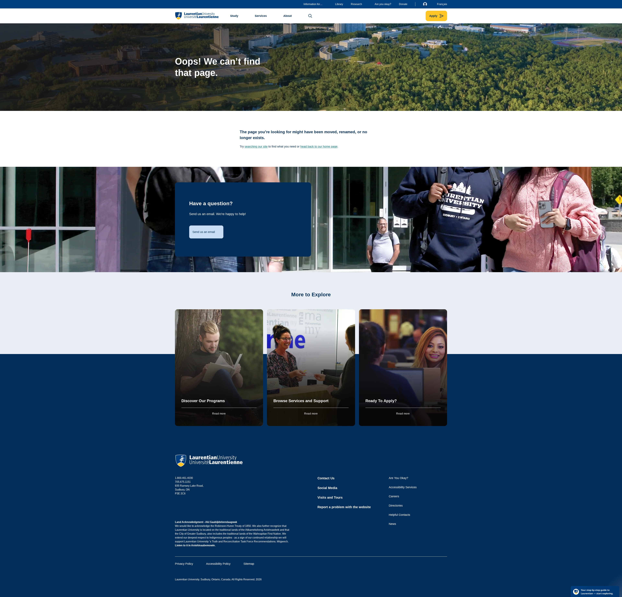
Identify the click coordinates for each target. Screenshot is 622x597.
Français (442, 4)
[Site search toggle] (310, 15)
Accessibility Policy (218, 563)
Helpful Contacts (399, 514)
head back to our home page (318, 146)
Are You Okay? (398, 478)
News (392, 524)
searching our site (256, 146)
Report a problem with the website (344, 507)
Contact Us (325, 478)
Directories (396, 505)
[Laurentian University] (197, 16)
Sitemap (248, 563)
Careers (394, 496)
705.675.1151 (183, 481)
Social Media (327, 488)
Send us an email (203, 232)
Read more (219, 413)
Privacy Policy (184, 563)
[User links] (427, 4)
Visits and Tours (330, 497)
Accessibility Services (403, 487)
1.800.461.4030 (184, 478)
